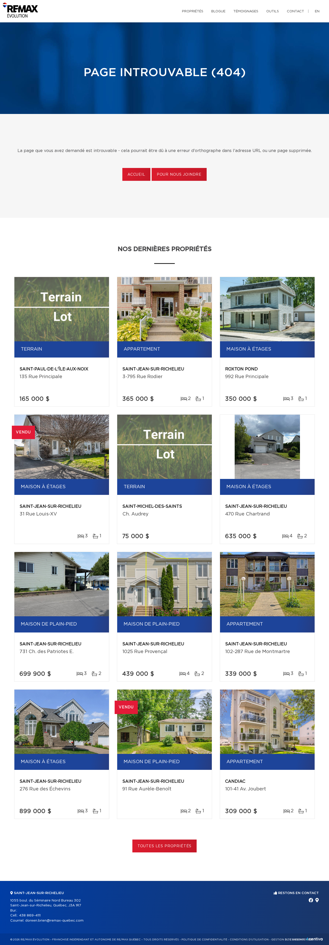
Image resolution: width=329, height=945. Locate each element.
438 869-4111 (30, 915)
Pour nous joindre (179, 174)
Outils (272, 11)
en (317, 11)
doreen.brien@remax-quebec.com (54, 920)
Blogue (218, 11)
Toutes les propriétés (165, 846)
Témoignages (245, 11)
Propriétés (192, 11)
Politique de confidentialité (204, 939)
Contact (295, 11)
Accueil (136, 174)
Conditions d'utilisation (249, 939)
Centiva (314, 939)
